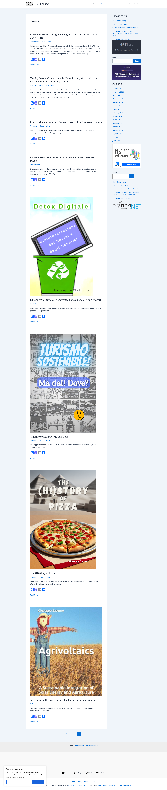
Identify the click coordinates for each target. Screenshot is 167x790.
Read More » (34, 65)
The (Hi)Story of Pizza (42, 573)
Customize (12, 782)
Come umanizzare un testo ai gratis (125, 28)
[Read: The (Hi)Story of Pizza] (63, 520)
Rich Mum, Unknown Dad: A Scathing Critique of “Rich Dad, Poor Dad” (125, 33)
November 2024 (118, 99)
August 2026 (117, 88)
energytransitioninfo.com (107, 785)
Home (95, 4)
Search (137, 61)
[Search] (131, 176)
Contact (92, 782)
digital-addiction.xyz (125, 785)
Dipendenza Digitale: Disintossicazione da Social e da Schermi (65, 300)
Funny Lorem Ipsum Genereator (86, 745)
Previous (32, 734)
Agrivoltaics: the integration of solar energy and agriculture (64, 700)
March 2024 (116, 109)
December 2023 (118, 120)
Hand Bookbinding (119, 21)
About (85, 782)
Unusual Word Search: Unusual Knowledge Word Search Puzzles (62, 159)
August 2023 (117, 134)
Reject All (25, 782)
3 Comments (34, 42)
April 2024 (116, 106)
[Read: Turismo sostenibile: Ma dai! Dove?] (63, 383)
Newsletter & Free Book (129, 4)
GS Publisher (42, 4)
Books (103, 4)
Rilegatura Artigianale (120, 24)
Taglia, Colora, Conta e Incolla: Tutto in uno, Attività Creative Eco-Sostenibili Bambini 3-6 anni (64, 80)
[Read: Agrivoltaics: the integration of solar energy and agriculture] (66, 651)
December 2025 (118, 92)
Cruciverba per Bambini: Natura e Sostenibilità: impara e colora (66, 122)
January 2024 (117, 116)
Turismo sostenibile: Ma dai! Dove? (50, 436)
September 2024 (118, 102)
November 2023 (118, 123)
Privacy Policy (77, 782)
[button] (106, 4)
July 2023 (115, 137)
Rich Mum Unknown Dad (121, 39)
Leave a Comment (36, 85)
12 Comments (35, 704)
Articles (113, 4)
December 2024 (118, 95)
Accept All (38, 782)
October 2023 (117, 127)
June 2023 (116, 141)
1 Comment (34, 126)
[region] (25, 776)
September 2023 (118, 130)
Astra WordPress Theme (77, 785)
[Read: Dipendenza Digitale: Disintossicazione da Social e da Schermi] (61, 246)
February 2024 (117, 113)
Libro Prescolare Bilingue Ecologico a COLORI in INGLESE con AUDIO (63, 36)
